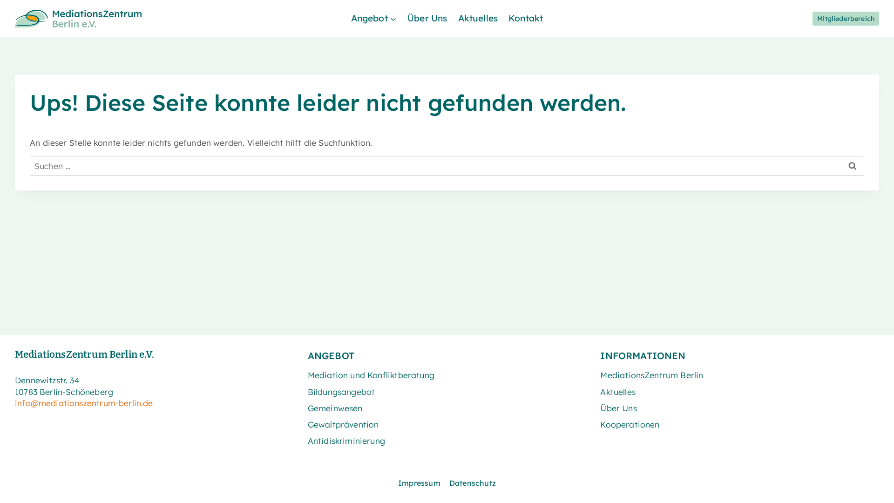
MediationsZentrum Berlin (651, 375)
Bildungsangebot (341, 392)
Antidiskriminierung (346, 440)
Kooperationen (629, 424)
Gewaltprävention (343, 424)
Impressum (419, 483)
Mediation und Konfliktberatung (371, 375)
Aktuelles (478, 18)
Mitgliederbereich (845, 18)
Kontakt (525, 18)
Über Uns (427, 18)
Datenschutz (472, 483)
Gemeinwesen (335, 408)
